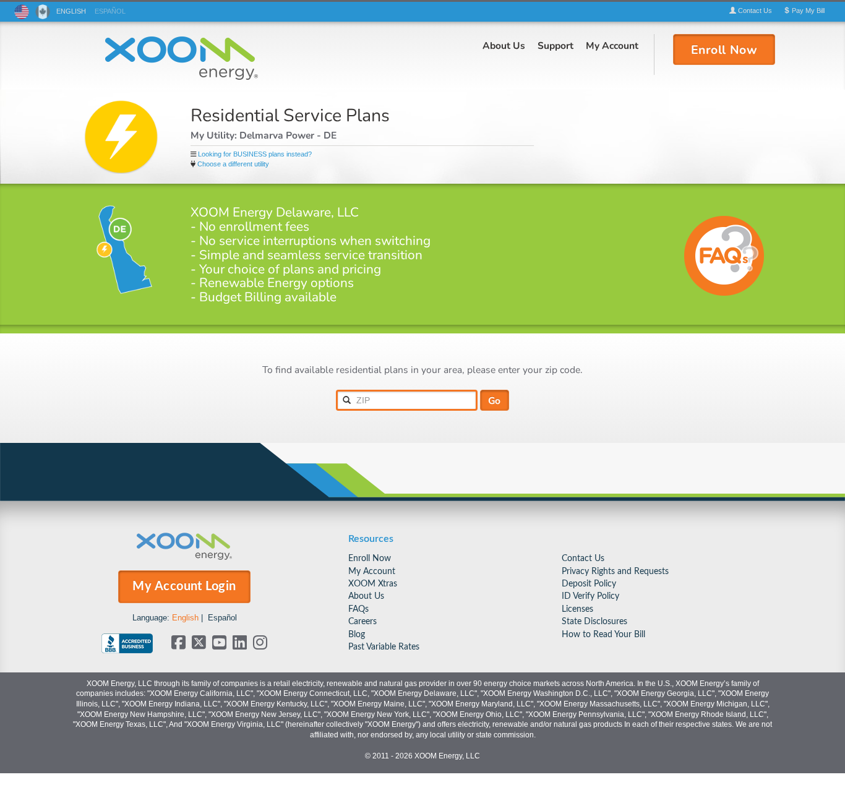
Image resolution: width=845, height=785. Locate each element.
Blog (356, 634)
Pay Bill (807, 10)
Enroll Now (369, 558)
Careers (362, 621)
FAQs (358, 609)
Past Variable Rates (383, 646)
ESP (110, 11)
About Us (504, 45)
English (185, 617)
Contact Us (583, 558)
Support (555, 45)
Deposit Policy (589, 583)
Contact (754, 10)
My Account (612, 45)
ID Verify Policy (590, 596)
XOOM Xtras (372, 583)
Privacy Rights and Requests (615, 571)
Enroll (724, 49)
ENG (71, 11)
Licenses (577, 609)
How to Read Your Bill (603, 634)
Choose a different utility (233, 164)
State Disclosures (594, 621)
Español (222, 617)
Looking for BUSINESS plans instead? (255, 154)
